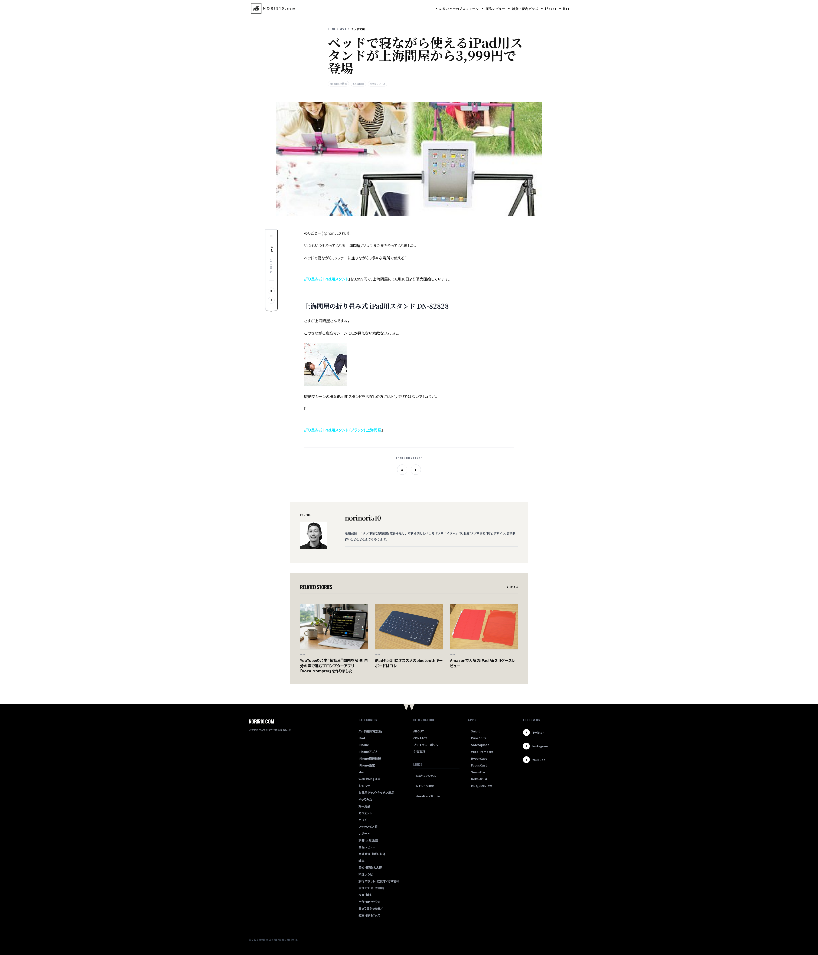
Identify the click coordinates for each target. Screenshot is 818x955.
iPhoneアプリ (368, 751)
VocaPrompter (482, 751)
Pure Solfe (479, 738)
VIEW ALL (512, 586)
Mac (566, 8)
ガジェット (365, 813)
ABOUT (418, 731)
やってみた (365, 799)
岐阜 (361, 861)
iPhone (550, 8)
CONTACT (420, 738)
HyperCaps (479, 758)
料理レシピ (366, 874)
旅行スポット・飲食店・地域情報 (379, 881)
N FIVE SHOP (425, 786)
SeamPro (478, 772)
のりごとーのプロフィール (459, 8)
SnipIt (475, 731)
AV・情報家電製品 (370, 731)
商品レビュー (495, 8)
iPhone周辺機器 (370, 758)
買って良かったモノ (371, 908)
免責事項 (419, 751)
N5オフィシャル (426, 776)
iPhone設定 (367, 765)
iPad (343, 29)
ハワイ (363, 820)
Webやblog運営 (369, 779)
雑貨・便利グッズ (525, 8)
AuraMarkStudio (428, 796)
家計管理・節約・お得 (372, 854)
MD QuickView (481, 786)
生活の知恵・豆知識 (371, 888)
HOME (331, 29)
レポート (364, 833)
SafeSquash (480, 745)
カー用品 (364, 806)
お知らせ (364, 786)
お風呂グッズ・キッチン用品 (376, 792)
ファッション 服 (368, 826)
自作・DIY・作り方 (369, 901)
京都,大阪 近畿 (368, 840)
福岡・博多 (365, 895)
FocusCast (479, 765)
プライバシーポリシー (427, 745)
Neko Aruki (479, 779)
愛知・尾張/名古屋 (370, 867)
